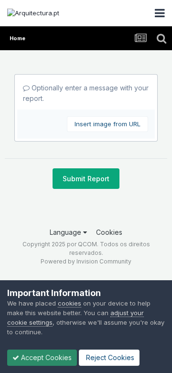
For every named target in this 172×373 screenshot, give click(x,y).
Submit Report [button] (86, 179)
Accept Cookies (45, 357)
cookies (69, 303)
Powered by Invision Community (86, 261)
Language (66, 232)
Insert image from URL (107, 124)
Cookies (109, 232)
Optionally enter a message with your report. (86, 93)
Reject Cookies (109, 357)
